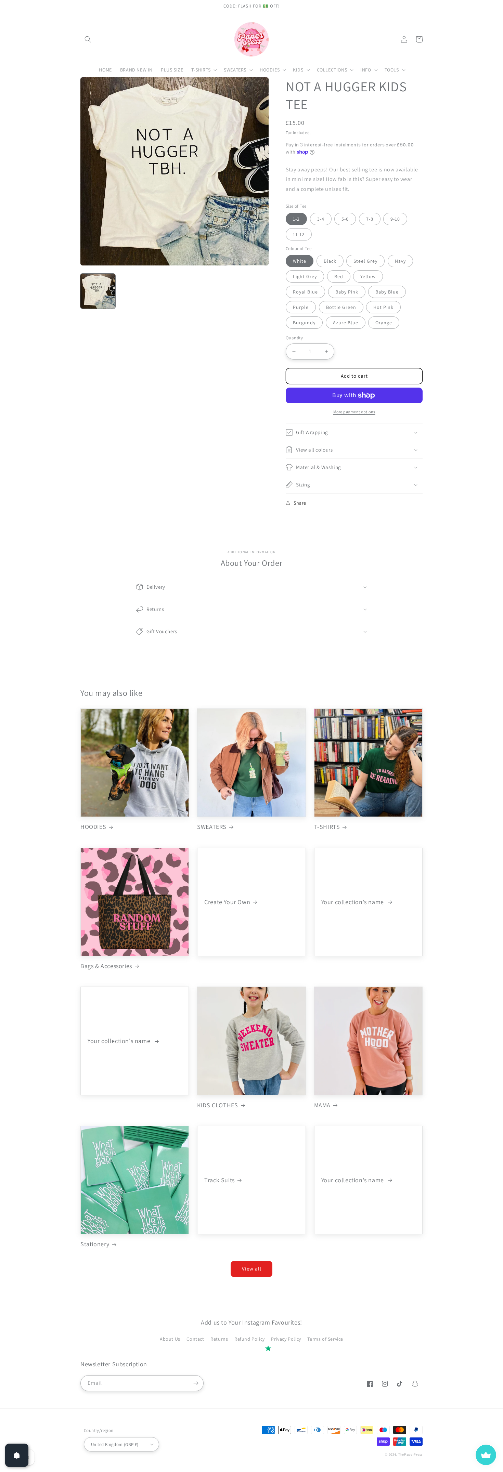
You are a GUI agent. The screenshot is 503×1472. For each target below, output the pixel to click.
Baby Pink (346, 292)
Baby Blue (387, 292)
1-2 (296, 219)
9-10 (395, 219)
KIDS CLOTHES (217, 1105)
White (299, 261)
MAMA (322, 1105)
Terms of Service (325, 1339)
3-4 (320, 219)
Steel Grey (365, 261)
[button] (87, 39)
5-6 (345, 219)
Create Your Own (227, 902)
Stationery (94, 1244)
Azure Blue (345, 323)
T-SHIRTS (327, 827)
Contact (195, 1339)
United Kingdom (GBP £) (115, 1444)
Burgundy (304, 323)
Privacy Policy (286, 1339)
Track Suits (219, 1180)
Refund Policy (249, 1339)
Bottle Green (341, 307)
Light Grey (305, 276)
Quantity (294, 338)
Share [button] (300, 503)
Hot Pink (383, 307)
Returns (219, 1339)
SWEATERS (212, 827)
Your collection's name (353, 902)
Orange (383, 323)
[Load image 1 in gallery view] (97, 291)
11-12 (299, 234)
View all (251, 1268)
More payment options (354, 411)
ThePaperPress (410, 1454)
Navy (400, 261)
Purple (301, 307)
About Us (170, 1339)
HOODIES (93, 827)
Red (338, 276)
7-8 (369, 219)
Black (330, 261)
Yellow (368, 276)
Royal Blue (305, 292)
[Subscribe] (195, 1383)
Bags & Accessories (106, 966)
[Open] (16, 1455)
